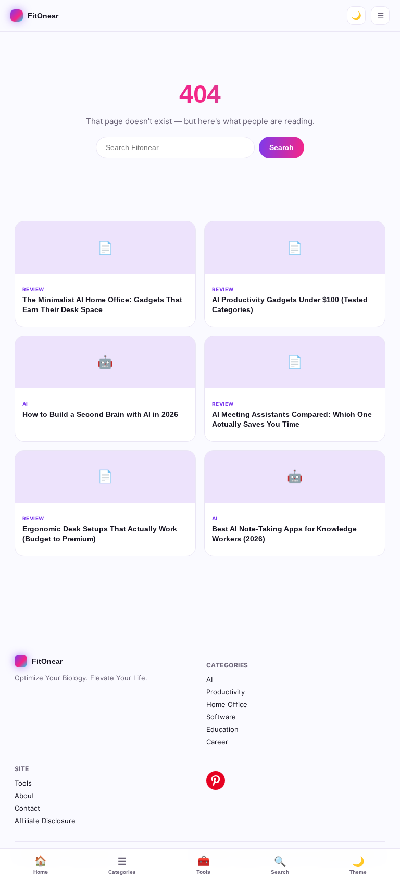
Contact (27, 808)
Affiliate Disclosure (45, 820)
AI (209, 679)
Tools (203, 865)
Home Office (226, 704)
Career (217, 742)
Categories (122, 865)
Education (222, 729)
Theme (358, 865)
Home (40, 865)
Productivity (225, 692)
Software (221, 717)
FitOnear (43, 15)
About (24, 795)
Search (280, 865)
